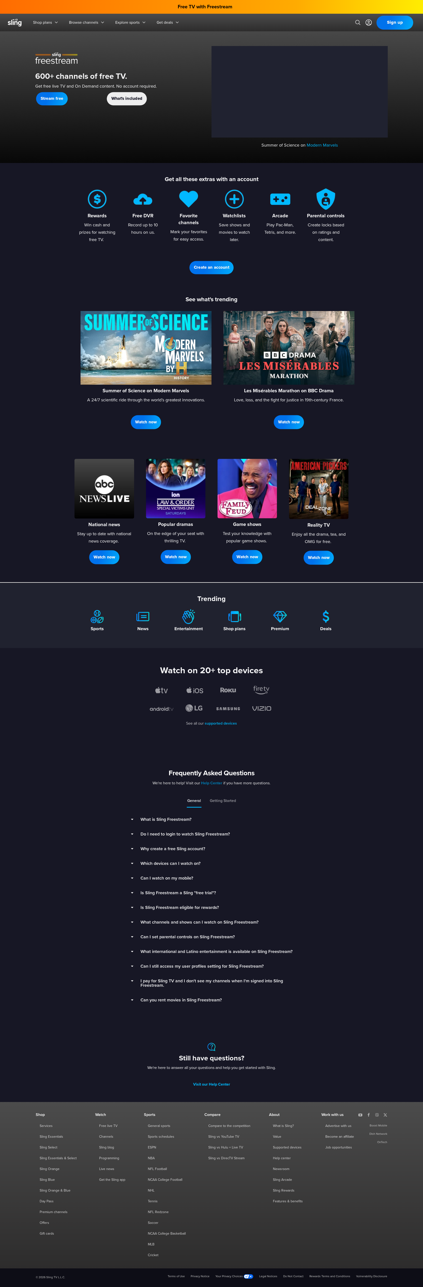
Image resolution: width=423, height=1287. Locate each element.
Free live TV (108, 1126)
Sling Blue (47, 1180)
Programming (109, 1158)
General (194, 801)
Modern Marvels (322, 145)
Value (277, 1136)
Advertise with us (338, 1126)
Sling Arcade (282, 1180)
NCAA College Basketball (167, 1233)
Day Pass (47, 1201)
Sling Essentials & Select (58, 1158)
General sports (159, 1126)
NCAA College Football (165, 1180)
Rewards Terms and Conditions (329, 1276)
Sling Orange (49, 1169)
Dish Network (378, 1134)
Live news (106, 1169)
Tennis (153, 1201)
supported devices (221, 723)
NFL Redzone (158, 1212)
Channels (106, 1136)
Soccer (153, 1223)
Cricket (153, 1255)
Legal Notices (268, 1276)
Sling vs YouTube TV (223, 1136)
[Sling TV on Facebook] (369, 1115)
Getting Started (223, 801)
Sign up (395, 22)
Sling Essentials (51, 1136)
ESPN (152, 1147)
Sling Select (48, 1147)
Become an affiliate (339, 1136)
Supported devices (287, 1147)
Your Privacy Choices (229, 1276)
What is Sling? (283, 1126)
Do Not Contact (293, 1276)
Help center (282, 1158)
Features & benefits (288, 1201)
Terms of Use (176, 1276)
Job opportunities (338, 1147)
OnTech (382, 1142)
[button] (52, 98)
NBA (151, 1158)
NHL (151, 1190)
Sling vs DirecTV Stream (226, 1158)
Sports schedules (161, 1136)
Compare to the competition (229, 1126)
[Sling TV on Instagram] (377, 1115)
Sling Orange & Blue (55, 1190)
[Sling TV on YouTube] (360, 1115)
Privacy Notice (200, 1276)
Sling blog (106, 1147)
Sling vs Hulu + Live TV (225, 1147)
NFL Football (157, 1169)
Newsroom (281, 1169)
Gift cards (47, 1233)
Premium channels (54, 1212)
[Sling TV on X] (385, 1115)
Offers (44, 1223)
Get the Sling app (112, 1180)
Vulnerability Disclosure (371, 1276)
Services (46, 1126)
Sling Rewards (283, 1190)
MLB (151, 1244)
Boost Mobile (378, 1125)
